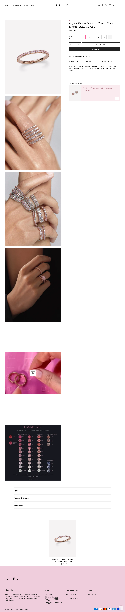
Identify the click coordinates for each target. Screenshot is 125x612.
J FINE (71, 20)
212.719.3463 (49, 601)
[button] (6, 5)
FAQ (16, 491)
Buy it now (94, 49)
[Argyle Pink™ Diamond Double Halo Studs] (75, 93)
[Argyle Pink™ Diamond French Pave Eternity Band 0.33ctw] (62, 538)
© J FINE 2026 (9, 609)
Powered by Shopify (22, 609)
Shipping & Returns (21, 498)
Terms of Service (72, 598)
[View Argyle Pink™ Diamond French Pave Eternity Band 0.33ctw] (33, 373)
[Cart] (119, 5)
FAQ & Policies (71, 594)
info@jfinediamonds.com (54, 603)
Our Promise (19, 505)
